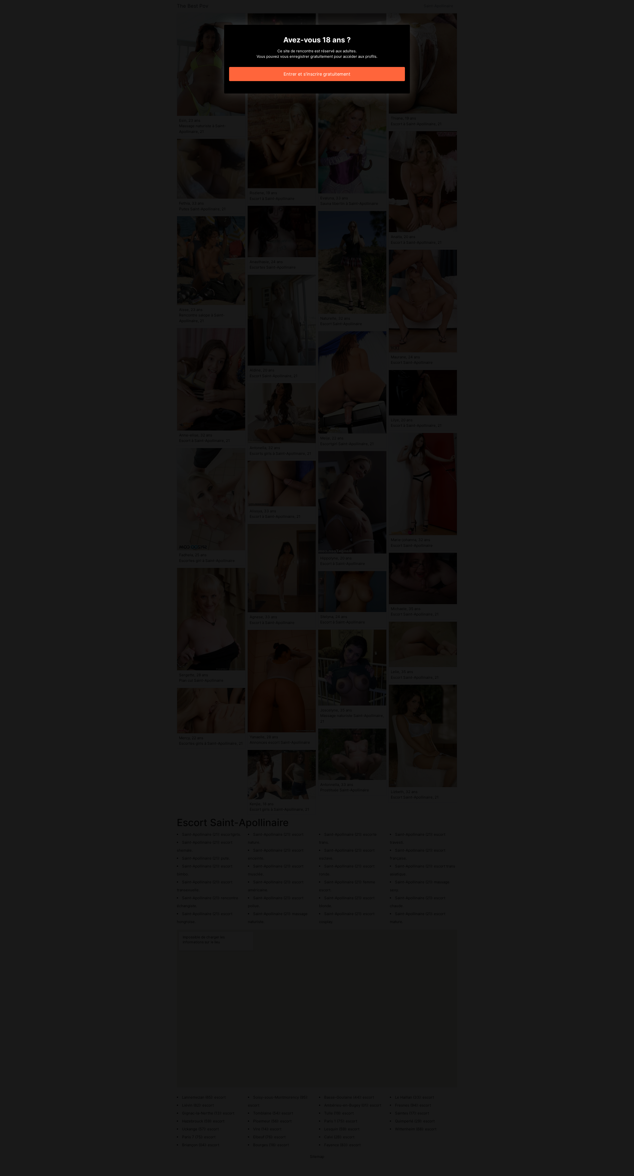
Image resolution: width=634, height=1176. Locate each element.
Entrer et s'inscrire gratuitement (317, 74)
